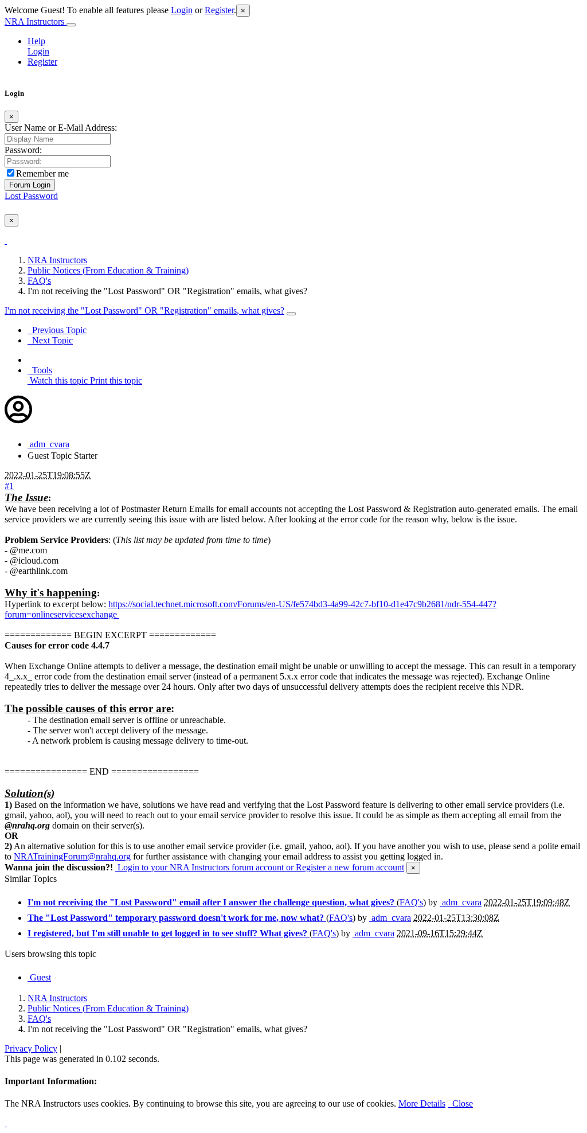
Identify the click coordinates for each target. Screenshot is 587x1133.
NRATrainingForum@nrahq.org (72, 856)
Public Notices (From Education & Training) (108, 270)
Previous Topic (57, 330)
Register (219, 10)
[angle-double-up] (6, 1123)
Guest (39, 977)
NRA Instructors (35, 21)
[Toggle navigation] (71, 24)
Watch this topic (58, 380)
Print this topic (115, 380)
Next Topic (50, 340)
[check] (6, 240)
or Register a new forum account (344, 867)
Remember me (42, 173)
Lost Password (31, 196)
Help (36, 41)
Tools (40, 370)
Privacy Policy (31, 1048)
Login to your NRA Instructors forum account (199, 867)
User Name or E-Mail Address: (61, 127)
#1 (9, 486)
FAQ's (39, 281)
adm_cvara (48, 444)
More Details (421, 1103)
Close (460, 1103)
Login (182, 10)
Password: (23, 150)
